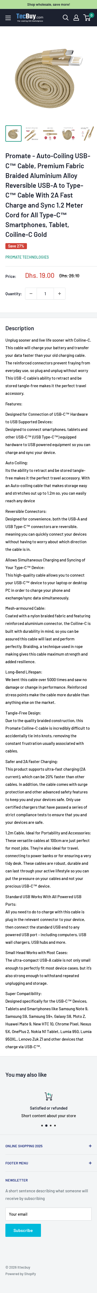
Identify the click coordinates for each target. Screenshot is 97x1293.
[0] (87, 17)
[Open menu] (8, 18)
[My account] (76, 18)
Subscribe (23, 1230)
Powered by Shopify (20, 1274)
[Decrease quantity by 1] (31, 293)
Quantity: (13, 293)
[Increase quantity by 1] (59, 293)
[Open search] (66, 18)
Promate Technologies (27, 257)
